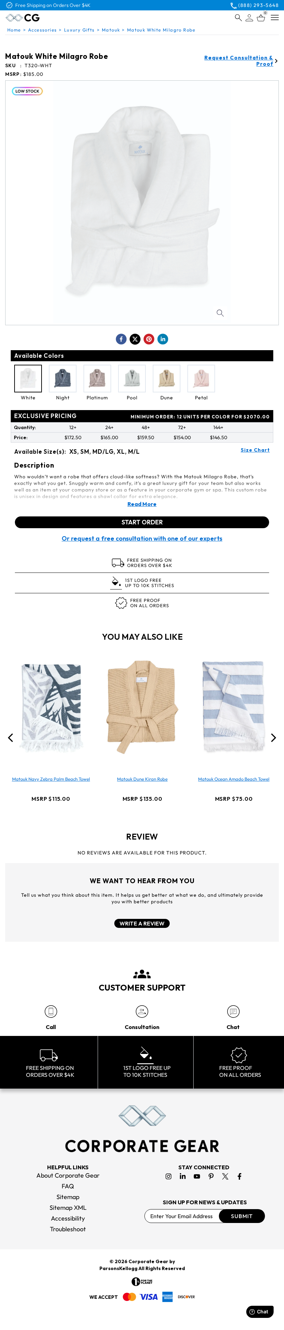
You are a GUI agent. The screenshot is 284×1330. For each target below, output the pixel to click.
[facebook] (121, 339)
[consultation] (142, 1011)
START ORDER (142, 522)
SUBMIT (242, 1216)
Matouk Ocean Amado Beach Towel (233, 779)
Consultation (142, 1026)
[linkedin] (162, 339)
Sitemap (67, 1197)
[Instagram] (168, 1176)
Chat (233, 1026)
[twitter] (135, 339)
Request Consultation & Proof (238, 61)
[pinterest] (148, 339)
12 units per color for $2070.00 (200, 416)
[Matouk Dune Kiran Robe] (142, 707)
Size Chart (255, 450)
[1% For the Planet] (142, 1281)
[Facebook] (239, 1176)
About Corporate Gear (68, 1175)
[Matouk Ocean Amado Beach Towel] (234, 707)
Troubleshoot (68, 1229)
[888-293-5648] (51, 1011)
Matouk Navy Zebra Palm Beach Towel (51, 779)
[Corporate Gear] (142, 1129)
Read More (142, 503)
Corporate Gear (148, 1261)
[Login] (249, 17)
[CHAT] (233, 1011)
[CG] (39, 17)
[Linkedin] (182, 1176)
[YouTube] (197, 1176)
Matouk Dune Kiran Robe (142, 779)
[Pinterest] (211, 1176)
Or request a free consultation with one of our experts (142, 538)
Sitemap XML (68, 1208)
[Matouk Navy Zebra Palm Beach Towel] (51, 707)
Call (51, 1026)
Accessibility (68, 1218)
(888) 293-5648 (258, 5)
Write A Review (142, 923)
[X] (225, 1176)
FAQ (68, 1186)
